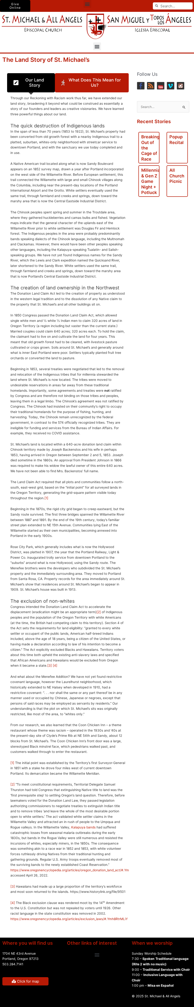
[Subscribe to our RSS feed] (150, 86)
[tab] (31, 82)
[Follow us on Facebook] (141, 86)
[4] (55, 665)
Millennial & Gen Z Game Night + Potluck (151, 181)
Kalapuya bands (83, 827)
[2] (99, 612)
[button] (87, 4)
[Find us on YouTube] (160, 86)
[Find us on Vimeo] (170, 86)
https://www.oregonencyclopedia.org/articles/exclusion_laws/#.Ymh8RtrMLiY (69, 919)
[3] (49, 665)
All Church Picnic (176, 176)
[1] (46, 498)
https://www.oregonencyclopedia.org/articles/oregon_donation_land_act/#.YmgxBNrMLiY (78, 870)
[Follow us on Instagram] (180, 86)
